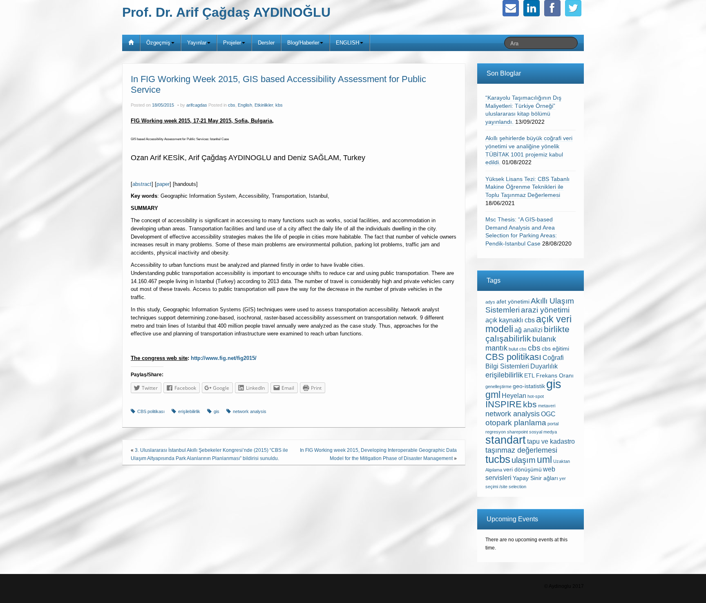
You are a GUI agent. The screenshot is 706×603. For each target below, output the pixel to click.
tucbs (497, 459)
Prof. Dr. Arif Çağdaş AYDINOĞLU (226, 12)
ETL (529, 376)
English (245, 105)
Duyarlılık (544, 366)
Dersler (266, 43)
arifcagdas (196, 105)
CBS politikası (151, 411)
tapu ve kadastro (551, 441)
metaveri (546, 405)
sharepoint (517, 431)
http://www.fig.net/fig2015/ (224, 358)
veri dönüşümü (522, 470)
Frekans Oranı (555, 376)
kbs (279, 105)
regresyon (495, 431)
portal (553, 423)
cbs (231, 105)
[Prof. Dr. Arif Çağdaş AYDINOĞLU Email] (511, 8)
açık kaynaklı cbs (510, 320)
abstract (142, 184)
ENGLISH (347, 43)
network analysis (249, 411)
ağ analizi (528, 329)
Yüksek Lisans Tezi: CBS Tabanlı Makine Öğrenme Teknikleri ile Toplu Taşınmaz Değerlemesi (527, 187)
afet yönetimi (513, 302)
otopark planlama (515, 422)
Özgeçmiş (158, 43)
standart (505, 439)
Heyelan (514, 395)
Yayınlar (196, 43)
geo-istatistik (529, 386)
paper (163, 184)
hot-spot (535, 396)
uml (544, 459)
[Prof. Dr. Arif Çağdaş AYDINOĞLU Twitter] (573, 8)
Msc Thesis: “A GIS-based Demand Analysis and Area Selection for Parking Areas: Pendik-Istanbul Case (521, 231)
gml (492, 394)
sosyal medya (543, 431)
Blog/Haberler (303, 43)
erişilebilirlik (189, 411)
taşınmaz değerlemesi (521, 450)
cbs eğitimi (555, 349)
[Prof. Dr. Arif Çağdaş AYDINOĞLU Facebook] (552, 8)
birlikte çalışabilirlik (527, 333)
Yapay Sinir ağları (535, 478)
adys (490, 301)
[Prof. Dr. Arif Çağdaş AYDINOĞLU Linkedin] (531, 8)
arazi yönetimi (545, 310)
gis (216, 411)
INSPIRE (503, 404)
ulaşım (524, 460)
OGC (548, 414)
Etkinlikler (264, 105)
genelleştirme (498, 386)
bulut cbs (518, 348)
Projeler (232, 43)
